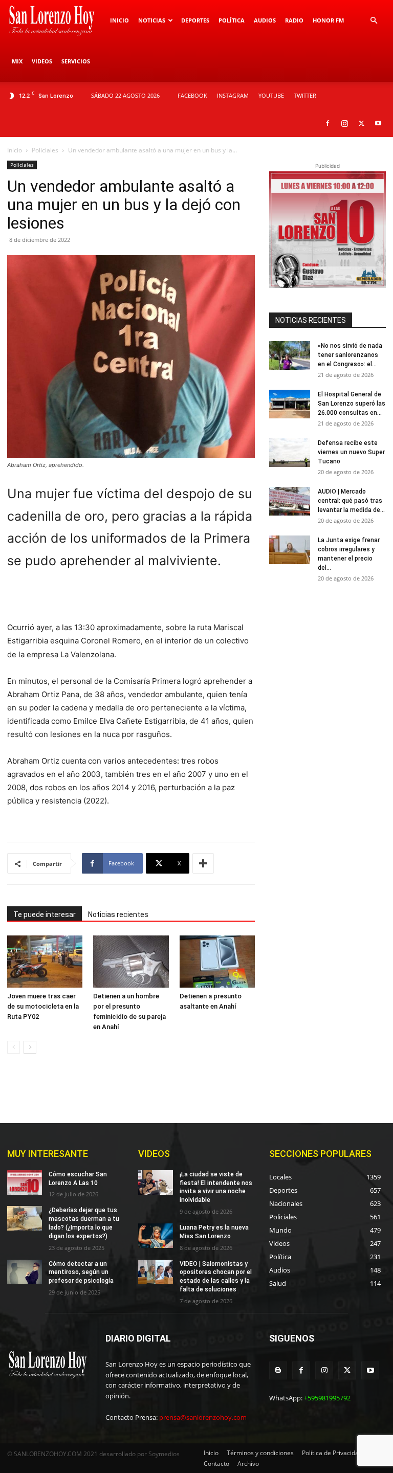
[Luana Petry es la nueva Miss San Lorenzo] (155, 1235)
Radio (294, 20)
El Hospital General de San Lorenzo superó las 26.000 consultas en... (351, 403)
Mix (17, 61)
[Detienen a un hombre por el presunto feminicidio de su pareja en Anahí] (130, 961)
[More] (203, 863)
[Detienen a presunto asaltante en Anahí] (217, 961)
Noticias (151, 20)
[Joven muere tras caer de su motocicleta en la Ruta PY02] (44, 961)
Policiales (45, 150)
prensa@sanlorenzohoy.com (203, 1417)
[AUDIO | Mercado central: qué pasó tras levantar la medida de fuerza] (289, 501)
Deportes (195, 20)
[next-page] (30, 1047)
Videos (42, 61)
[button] (373, 21)
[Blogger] (278, 1370)
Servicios (75, 61)
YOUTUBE (271, 95)
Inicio (119, 20)
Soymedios (164, 1453)
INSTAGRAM (233, 95)
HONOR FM (328, 20)
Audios (265, 20)
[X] (361, 123)
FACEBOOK (192, 95)
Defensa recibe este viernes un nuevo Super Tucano (351, 452)
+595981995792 (327, 1397)
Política (232, 20)
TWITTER (305, 95)
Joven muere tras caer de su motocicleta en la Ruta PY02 (43, 1006)
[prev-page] (13, 1047)
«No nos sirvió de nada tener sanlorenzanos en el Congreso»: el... (350, 355)
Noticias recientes (118, 914)
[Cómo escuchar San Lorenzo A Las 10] (24, 1182)
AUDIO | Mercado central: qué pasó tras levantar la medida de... (351, 501)
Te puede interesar (44, 914)
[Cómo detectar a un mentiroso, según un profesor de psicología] (24, 1272)
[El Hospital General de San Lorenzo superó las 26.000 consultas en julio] (289, 404)
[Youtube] (378, 123)
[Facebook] (327, 123)
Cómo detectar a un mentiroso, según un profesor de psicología (81, 1272)
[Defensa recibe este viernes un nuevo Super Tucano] (289, 452)
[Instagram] (344, 123)
